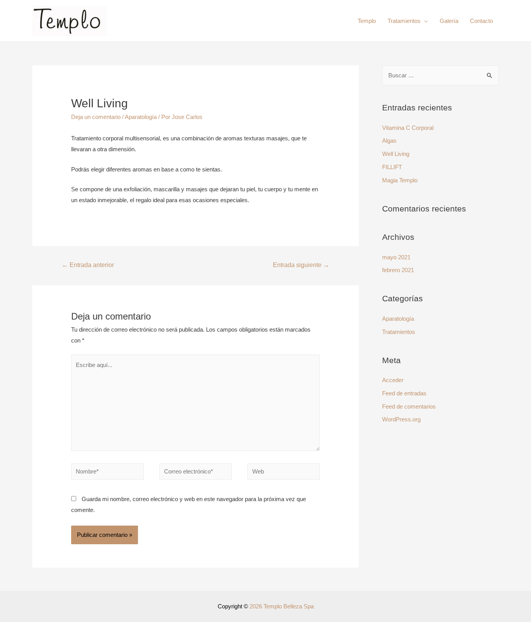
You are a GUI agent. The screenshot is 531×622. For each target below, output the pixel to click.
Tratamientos (404, 20)
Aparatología (141, 117)
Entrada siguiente (301, 265)
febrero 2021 (398, 270)
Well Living (395, 153)
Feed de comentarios (409, 406)
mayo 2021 (396, 257)
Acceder (392, 380)
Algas (389, 140)
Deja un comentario (96, 117)
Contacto (481, 20)
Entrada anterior (88, 265)
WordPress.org (401, 419)
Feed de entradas (404, 393)
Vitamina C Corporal (407, 127)
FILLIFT (392, 167)
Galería (449, 20)
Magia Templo (399, 180)
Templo (367, 20)
